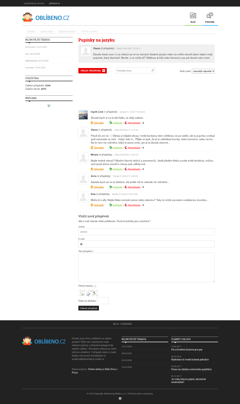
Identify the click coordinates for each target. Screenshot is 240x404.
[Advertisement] (146, 91)
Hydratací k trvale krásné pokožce (190, 359)
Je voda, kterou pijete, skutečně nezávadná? (188, 381)
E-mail (81, 238)
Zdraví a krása (46, 31)
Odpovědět (99, 122)
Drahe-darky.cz (96, 369)
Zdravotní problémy (67, 31)
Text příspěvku (86, 251)
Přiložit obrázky (86, 285)
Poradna (210, 22)
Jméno (81, 226)
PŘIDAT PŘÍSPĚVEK (91, 70)
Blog (193, 22)
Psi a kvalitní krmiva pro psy (186, 349)
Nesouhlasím (134, 122)
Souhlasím (117, 122)
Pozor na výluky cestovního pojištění (191, 369)
